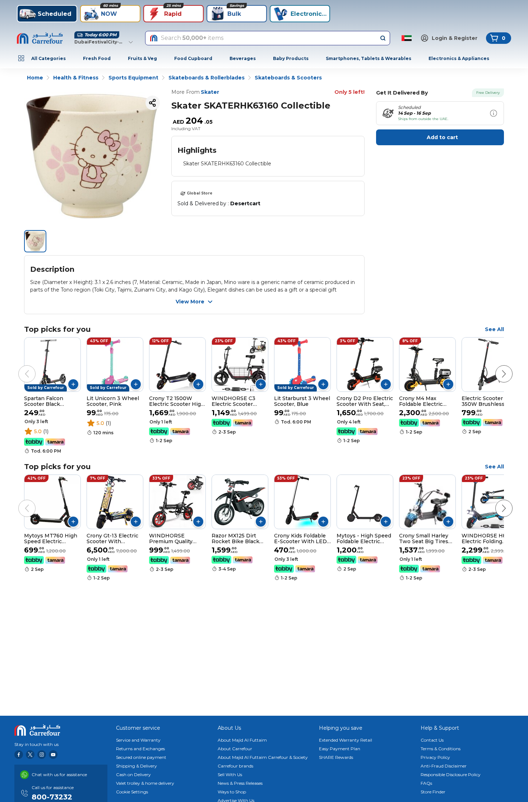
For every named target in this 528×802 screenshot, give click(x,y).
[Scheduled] (493, 113)
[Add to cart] (73, 384)
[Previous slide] (19, 366)
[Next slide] (496, 366)
